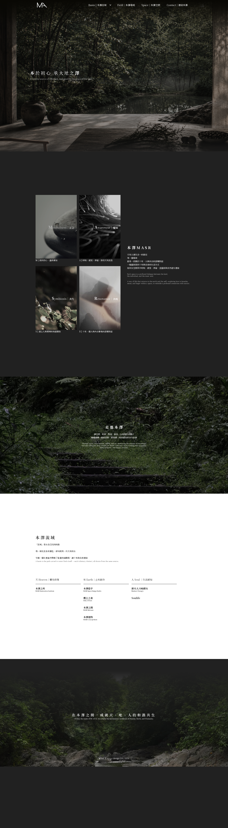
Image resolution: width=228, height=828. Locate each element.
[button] (99, 5)
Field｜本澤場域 (126, 5)
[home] (42, 5)
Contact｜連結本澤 (177, 5)
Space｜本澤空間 (151, 5)
